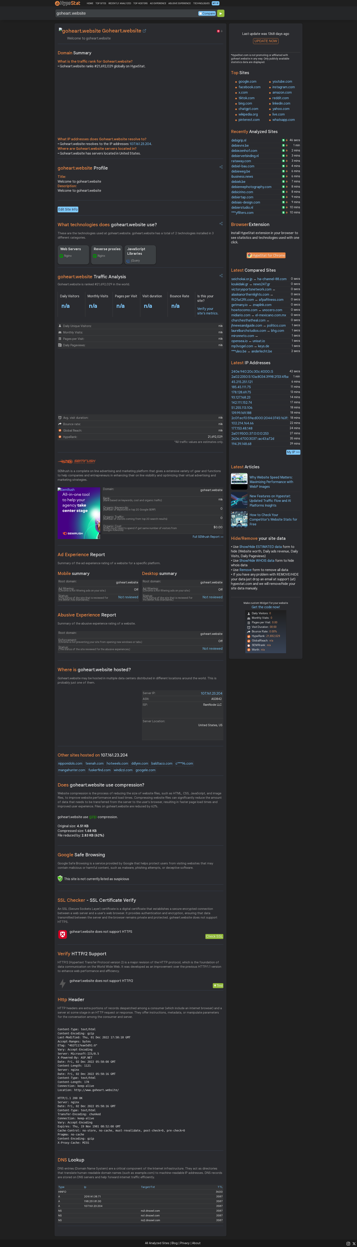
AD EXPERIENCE (158, 3)
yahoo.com (281, 109)
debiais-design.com (245, 202)
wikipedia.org (248, 114)
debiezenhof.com (244, 151)
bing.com (245, 103)
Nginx (68, 256)
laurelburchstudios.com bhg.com (257, 331)
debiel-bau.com (242, 166)
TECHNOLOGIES (201, 3)
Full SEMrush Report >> (208, 537)
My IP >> (293, 452)
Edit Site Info (68, 209)
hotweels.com (117, 764)
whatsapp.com (284, 120)
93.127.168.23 (240, 397)
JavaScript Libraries (136, 251)
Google (81, 855)
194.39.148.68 (241, 444)
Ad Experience (81, 554)
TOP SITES (100, 3)
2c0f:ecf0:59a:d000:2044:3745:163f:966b (263, 418)
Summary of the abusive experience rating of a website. (97, 623)
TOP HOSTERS (140, 3)
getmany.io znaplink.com (251, 305)
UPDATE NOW (266, 41)
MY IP (216, 3)
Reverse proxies (107, 249)
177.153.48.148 (241, 428)
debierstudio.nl (242, 208)
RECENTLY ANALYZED (119, 3)
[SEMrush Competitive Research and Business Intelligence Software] (76, 462)
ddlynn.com (139, 764)
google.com (247, 82)
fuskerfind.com (99, 770)
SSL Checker (97, 900)
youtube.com (282, 82)
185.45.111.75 (241, 387)
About (196, 1243)
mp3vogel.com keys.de (250, 346)
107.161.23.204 (140, 144)
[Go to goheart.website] (144, 31)
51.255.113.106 (241, 408)
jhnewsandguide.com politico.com (258, 326)
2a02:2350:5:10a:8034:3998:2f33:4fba (260, 377)
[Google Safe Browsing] (60, 878)
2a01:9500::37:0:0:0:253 (250, 434)
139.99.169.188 (241, 413)
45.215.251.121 (242, 382)
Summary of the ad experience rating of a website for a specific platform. (109, 563)
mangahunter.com (71, 770)
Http (71, 999)
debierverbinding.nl (245, 156)
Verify (82, 954)
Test (220, 985)
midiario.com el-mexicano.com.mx (258, 315)
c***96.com (184, 764)
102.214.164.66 (242, 423)
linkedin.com (281, 103)
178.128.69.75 (241, 392)
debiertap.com (242, 197)
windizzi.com (123, 770)
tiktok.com (247, 98)
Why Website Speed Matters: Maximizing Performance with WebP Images (271, 482)
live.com (279, 114)
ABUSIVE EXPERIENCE (179, 3)
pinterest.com (249, 120)
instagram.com (284, 87)
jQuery (135, 260)
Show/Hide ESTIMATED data (260, 547)
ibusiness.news (242, 177)
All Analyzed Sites (157, 1243)
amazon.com (282, 92)
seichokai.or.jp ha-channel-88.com (259, 279)
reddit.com (281, 98)
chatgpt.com (248, 109)
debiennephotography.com (251, 187)
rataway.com (241, 161)
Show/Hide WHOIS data (256, 561)
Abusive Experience (87, 615)
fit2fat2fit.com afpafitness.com (257, 300)
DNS (71, 1160)
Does (101, 785)
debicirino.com (242, 192)
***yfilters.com (242, 213)
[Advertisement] (140, 104)
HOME (90, 3)
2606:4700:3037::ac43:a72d (252, 439)
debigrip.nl (238, 140)
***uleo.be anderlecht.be (251, 351)
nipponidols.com (70, 764)
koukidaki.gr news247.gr (250, 284)
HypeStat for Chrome (268, 255)
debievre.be (240, 146)
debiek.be (238, 182)
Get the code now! (266, 607)
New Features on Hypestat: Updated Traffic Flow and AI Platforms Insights (270, 501)
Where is (94, 669)
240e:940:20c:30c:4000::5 (252, 372)
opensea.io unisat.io (248, 341)
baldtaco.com (161, 764)
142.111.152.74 (241, 403)
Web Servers (70, 249)
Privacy (185, 1243)
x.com (243, 92)
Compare (208, 13)
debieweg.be (240, 171)
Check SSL (214, 936)
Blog (174, 1243)
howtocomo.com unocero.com (256, 310)
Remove (245, 570)
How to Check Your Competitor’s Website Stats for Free (273, 519)
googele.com (145, 770)
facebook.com (250, 87)
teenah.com (95, 764)
